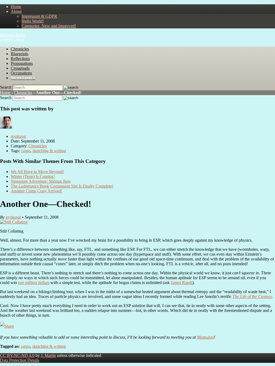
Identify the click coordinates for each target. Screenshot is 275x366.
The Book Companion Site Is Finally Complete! (62, 186)
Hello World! (32, 21)
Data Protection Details (19, 360)
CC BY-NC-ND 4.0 (17, 355)
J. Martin (48, 355)
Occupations (21, 73)
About (16, 11)
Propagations (22, 63)
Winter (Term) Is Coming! (33, 176)
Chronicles (20, 49)
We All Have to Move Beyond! (37, 171)
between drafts (12, 35)
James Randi (181, 282)
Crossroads (20, 68)
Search (6, 87)
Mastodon (205, 337)
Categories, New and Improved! (48, 26)
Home (16, 6)
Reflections (20, 58)
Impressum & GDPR (39, 16)
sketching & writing (49, 150)
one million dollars (33, 282)
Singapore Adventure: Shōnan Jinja (41, 181)
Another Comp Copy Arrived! (36, 191)
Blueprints (19, 53)
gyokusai (18, 136)
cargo (25, 150)
